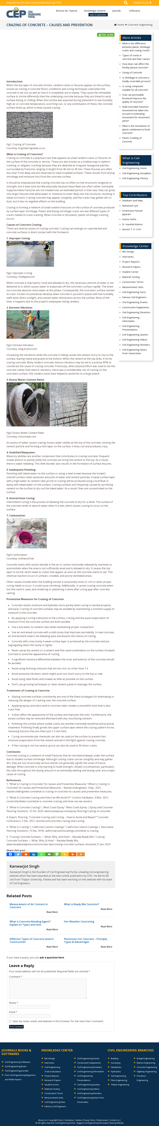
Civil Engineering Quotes (135, 334)
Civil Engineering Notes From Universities (134, 351)
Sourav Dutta (129, 219)
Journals (116, 10)
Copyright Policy (55, 1120)
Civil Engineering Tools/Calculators (53, 1069)
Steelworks (116, 1067)
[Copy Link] (65, 854)
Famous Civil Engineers (134, 297)
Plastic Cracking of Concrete (131, 139)
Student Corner (130, 271)
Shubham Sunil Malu (132, 200)
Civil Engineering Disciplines (136, 173)
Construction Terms (132, 281)
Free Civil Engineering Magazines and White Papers (20, 1077)
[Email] (49, 854)
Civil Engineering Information (130, 319)
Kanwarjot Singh (24, 866)
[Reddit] (26, 854)
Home (120, 24)
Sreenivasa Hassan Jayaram (132, 212)
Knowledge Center (94, 10)
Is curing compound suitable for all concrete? (135, 88)
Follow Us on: (142, 2)
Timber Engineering (120, 1084)
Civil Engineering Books (16, 1066)
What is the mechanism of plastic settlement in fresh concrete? (136, 129)
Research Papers (131, 266)
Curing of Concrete (132, 72)
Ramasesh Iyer (130, 205)
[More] (80, 854)
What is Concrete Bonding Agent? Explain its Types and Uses (30, 923)
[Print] (72, 854)
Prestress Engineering (142, 1078)
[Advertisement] (61, 59)
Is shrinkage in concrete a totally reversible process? (136, 79)
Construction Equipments (135, 307)
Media (79, 1120)
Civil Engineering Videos (134, 339)
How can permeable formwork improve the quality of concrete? (134, 98)
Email (13, 1012)
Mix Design (128, 251)
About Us (42, 1120)
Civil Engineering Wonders (136, 344)
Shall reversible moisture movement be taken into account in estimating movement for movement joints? (136, 113)
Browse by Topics (66, 10)
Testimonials (102, 1120)
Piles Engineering (119, 1080)
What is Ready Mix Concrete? (81, 904)
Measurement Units (132, 287)
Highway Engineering (147, 1071)
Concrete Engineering (140, 24)
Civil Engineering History (135, 178)
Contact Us (114, 1120)
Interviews (128, 256)
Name (13, 1003)
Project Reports (131, 261)
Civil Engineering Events (135, 302)
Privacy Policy (89, 1120)
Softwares (134, 10)
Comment (15, 976)
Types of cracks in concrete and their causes (136, 57)
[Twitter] (18, 854)
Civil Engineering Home (134, 168)
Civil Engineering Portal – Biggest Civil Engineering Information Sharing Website (89, 1123)
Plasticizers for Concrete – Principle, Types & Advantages (86, 940)
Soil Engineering (118, 1075)
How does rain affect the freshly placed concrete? (135, 65)
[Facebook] (10, 854)
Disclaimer (69, 1120)
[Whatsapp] (41, 854)
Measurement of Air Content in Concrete (29, 906)
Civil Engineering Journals (16, 1070)
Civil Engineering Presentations (130, 327)
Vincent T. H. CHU (131, 229)
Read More (52, 911)
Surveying (115, 1062)
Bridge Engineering (145, 1058)
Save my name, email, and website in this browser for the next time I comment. (58, 1021)
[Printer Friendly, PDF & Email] (105, 34)
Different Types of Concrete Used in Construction (32, 940)
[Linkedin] (34, 854)
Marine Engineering (146, 1062)
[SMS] (57, 854)
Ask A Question (98, 14)
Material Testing (131, 276)
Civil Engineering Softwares (17, 1062)
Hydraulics (116, 1071)
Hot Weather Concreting (79, 921)
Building (114, 1058)
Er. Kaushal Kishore (132, 224)
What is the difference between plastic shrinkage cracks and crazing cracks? (136, 47)
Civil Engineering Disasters (136, 312)
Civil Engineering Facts (134, 292)
